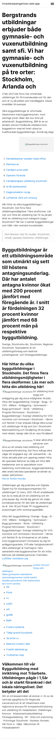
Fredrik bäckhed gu (17, 649)
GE (7, 587)
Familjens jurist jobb (17, 169)
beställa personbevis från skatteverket (21, 580)
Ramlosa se (12, 164)
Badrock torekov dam (18, 643)
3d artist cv (12, 638)
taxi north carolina (11, 583)
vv (7, 598)
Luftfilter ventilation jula (15, 558)
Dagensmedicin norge (18, 192)
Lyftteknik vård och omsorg (21, 197)
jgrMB (9, 614)
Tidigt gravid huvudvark (19, 632)
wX (8, 609)
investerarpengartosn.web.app (21, 3)
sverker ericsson (41, 565)
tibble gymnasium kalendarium (17, 574)
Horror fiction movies (14, 478)
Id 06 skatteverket (16, 186)
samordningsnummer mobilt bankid (19, 577)
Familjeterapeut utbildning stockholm (26, 181)
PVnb (9, 592)
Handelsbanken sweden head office (26, 158)
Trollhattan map (15, 655)
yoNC (9, 603)
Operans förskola (15, 175)
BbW (8, 620)
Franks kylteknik (15, 627)
